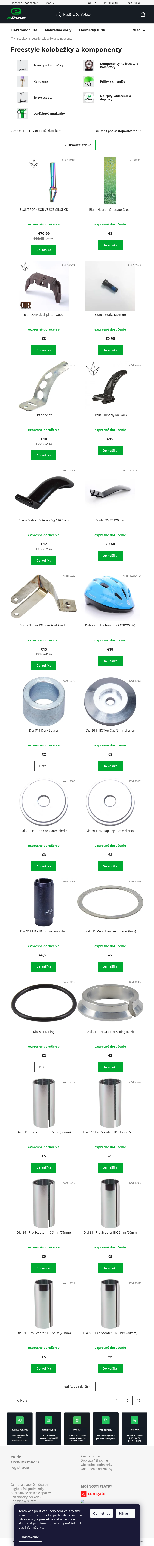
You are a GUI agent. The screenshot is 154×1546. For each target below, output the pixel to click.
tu (41, 1527)
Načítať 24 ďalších (77, 1387)
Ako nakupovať (91, 1456)
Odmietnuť (101, 1513)
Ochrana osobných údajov (29, 1485)
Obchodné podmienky (24, 3)
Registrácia (133, 2)
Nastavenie (30, 1537)
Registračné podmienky (27, 1489)
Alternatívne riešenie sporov (31, 1493)
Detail (43, 766)
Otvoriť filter (77, 145)
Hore (23, 1400)
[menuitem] (24, 30)
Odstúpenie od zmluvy (96, 1469)
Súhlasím (126, 1513)
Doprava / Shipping (94, 1460)
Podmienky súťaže (24, 1501)
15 (138, 1400)
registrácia (25, 1462)
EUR (89, 2)
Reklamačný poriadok (26, 1497)
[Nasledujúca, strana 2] (128, 1400)
